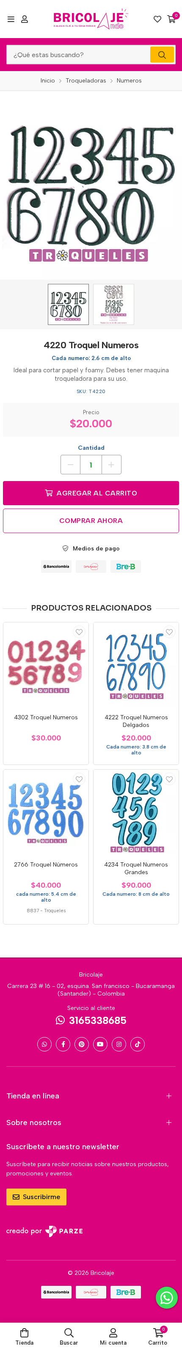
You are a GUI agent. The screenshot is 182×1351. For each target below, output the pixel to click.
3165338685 (98, 1020)
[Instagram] (119, 1044)
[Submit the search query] (162, 55)
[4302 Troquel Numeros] (45, 664)
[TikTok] (137, 1044)
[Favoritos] (157, 19)
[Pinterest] (81, 1044)
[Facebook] (63, 1044)
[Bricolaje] (91, 19)
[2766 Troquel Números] (45, 812)
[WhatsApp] (44, 1044)
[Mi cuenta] (24, 19)
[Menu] (10, 19)
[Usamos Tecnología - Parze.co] (44, 1231)
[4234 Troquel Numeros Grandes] (136, 812)
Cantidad (91, 447)
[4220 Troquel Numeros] (68, 304)
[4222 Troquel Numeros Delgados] (136, 664)
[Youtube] (100, 1044)
